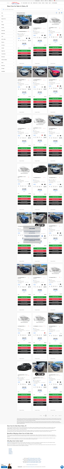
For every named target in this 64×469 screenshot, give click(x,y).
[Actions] (30, 31)
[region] (24, 48)
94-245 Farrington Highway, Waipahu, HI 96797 (34, 461)
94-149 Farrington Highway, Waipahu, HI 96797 (34, 462)
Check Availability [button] (24, 55)
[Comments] (28, 40)
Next (53, 415)
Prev (44, 415)
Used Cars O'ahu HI (34, 464)
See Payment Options (24, 58)
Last (56, 415)
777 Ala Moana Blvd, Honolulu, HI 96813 (34, 458)
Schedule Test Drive (24, 53)
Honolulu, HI (10, 453)
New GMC (10, 448)
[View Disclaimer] (25, 40)
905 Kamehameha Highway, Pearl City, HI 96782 (34, 459)
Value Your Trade (24, 50)
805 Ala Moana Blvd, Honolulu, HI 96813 (34, 460)
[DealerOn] (20, 466)
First (41, 415)
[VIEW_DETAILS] (55, 20)
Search (59, 9)
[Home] (21, 3)
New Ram (10, 450)
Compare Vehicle (21, 63)
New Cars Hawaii (29, 464)
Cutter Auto (8, 442)
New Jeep (10, 449)
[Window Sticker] (30, 40)
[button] (31, 20)
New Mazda (10, 451)
